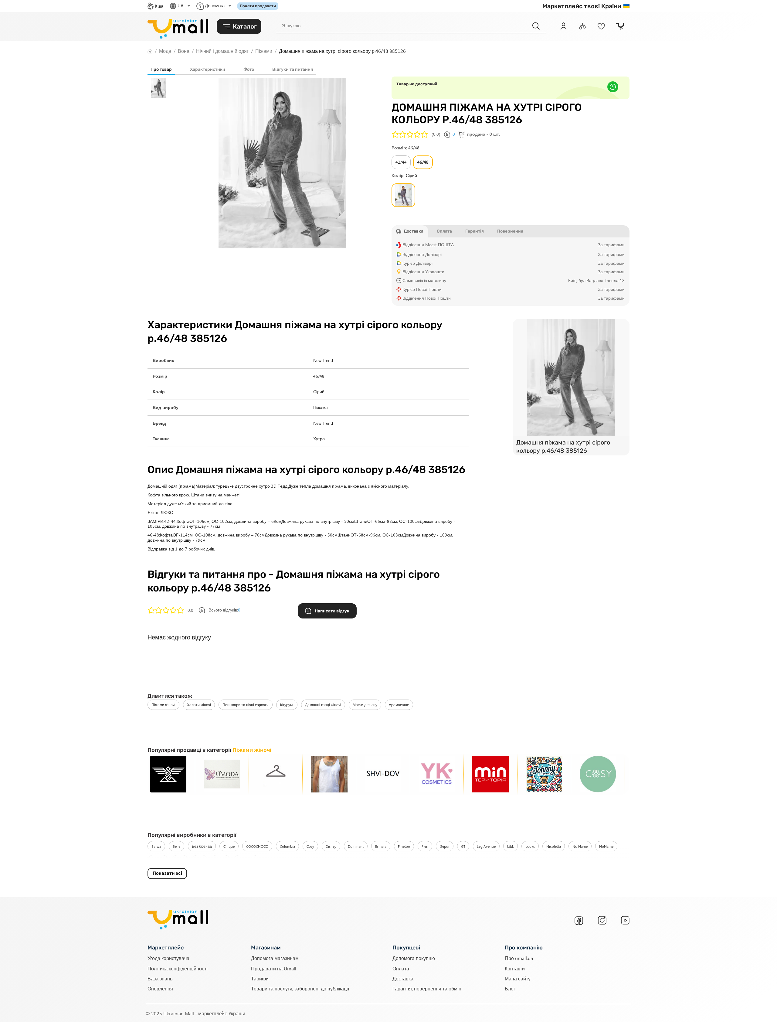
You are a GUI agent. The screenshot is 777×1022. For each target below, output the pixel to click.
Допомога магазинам (275, 958)
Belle (176, 846)
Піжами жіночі (163, 704)
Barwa (156, 846)
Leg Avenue (486, 846)
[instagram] (602, 920)
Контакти (515, 968)
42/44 (401, 162)
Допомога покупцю (413, 958)
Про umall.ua (519, 958)
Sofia (200, 860)
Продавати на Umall (273, 968)
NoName (606, 846)
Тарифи (260, 978)
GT (463, 846)
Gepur (445, 846)
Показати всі (167, 873)
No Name (580, 846)
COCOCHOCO (257, 846)
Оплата (400, 968)
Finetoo (404, 846)
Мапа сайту (518, 978)
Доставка (402, 978)
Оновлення (160, 988)
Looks (530, 846)
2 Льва (220, 860)
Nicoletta (553, 846)
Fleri (425, 846)
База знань (160, 978)
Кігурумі (286, 704)
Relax (180, 860)
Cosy (310, 846)
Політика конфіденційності (178, 968)
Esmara (380, 846)
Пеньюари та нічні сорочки (245, 704)
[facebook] (578, 920)
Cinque (229, 846)
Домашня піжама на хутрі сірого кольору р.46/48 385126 (563, 446)
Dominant (356, 846)
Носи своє (246, 860)
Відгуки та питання (292, 69)
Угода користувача (168, 958)
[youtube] (625, 920)
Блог (510, 988)
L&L (510, 846)
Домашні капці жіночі (323, 704)
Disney (331, 846)
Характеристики (207, 69)
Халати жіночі (199, 704)
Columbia (287, 846)
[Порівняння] (582, 26)
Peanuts (157, 860)
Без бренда (202, 846)
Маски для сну (365, 704)
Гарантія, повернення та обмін (426, 988)
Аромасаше (399, 704)
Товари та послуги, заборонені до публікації (300, 988)
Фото (248, 69)
